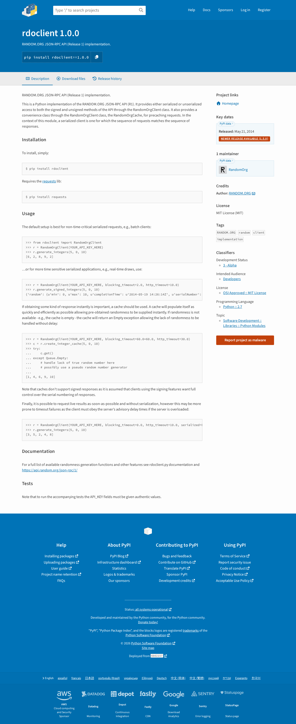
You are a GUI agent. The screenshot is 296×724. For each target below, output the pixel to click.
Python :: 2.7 (232, 306)
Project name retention (59, 574)
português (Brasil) (109, 678)
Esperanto (241, 678)
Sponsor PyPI (176, 574)
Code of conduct (233, 568)
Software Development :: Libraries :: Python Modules (244, 323)
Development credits (175, 580)
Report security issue (235, 562)
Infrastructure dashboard (117, 562)
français (76, 678)
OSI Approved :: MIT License (244, 292)
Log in (245, 10)
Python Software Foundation (146, 635)
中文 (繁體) (197, 678)
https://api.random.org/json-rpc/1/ (49, 470)
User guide (59, 568)
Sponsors (225, 10)
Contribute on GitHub (175, 562)
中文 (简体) (178, 678)
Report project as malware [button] (245, 340)
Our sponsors (119, 580)
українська (131, 678)
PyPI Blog (117, 556)
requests (49, 181)
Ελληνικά (147, 678)
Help (191, 10)
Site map (148, 648)
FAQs (61, 580)
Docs (206, 10)
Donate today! (148, 622)
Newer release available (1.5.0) (244, 139)
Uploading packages (59, 562)
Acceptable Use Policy (233, 580)
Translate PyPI (175, 568)
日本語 (89, 678)
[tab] (37, 78)
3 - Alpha (230, 265)
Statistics (119, 568)
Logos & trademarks (119, 574)
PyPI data (225, 124)
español (62, 678)
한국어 (256, 678)
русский (213, 678)
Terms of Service (233, 556)
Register (264, 10)
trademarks (191, 630)
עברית (227, 678)
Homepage (230, 103)
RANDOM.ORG (240, 193)
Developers (232, 279)
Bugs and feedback (177, 556)
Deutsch (162, 678)
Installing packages (59, 556)
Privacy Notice (233, 574)
